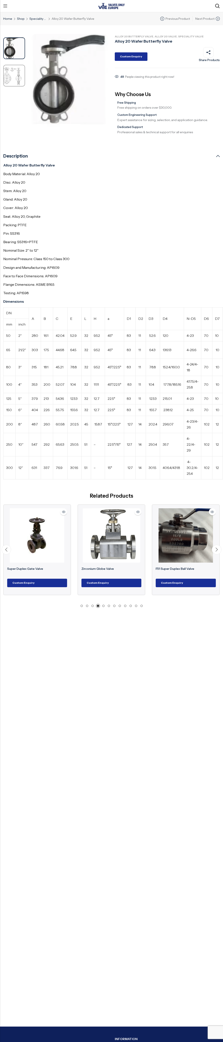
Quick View (47, 511)
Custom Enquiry (131, 56)
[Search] (217, 6)
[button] (6, 549)
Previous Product (178, 19)
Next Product (205, 19)
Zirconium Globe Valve (81, 569)
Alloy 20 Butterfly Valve (134, 36)
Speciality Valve (38, 19)
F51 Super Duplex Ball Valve (158, 569)
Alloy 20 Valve (166, 36)
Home (7, 19)
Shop (21, 19)
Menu (5, 6)
